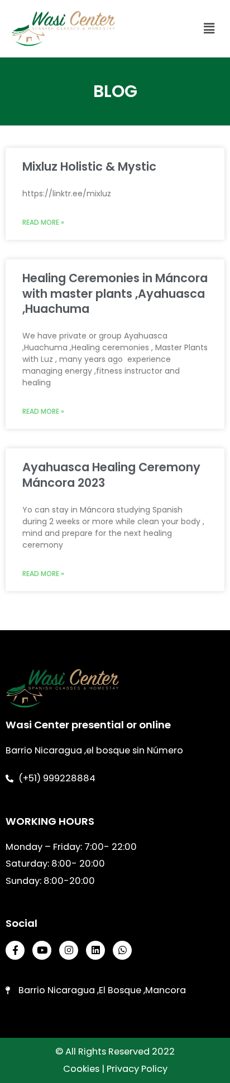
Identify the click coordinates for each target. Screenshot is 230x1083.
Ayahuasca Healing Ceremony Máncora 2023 (111, 474)
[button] (209, 28)
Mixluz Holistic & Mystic (89, 166)
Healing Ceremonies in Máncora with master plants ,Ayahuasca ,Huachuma (115, 293)
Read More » (43, 222)
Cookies (81, 1068)
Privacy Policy (137, 1068)
